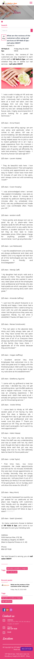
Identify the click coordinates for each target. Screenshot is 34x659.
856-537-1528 (26, 649)
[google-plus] (7, 609)
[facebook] (4, 609)
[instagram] (10, 609)
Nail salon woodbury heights (17, 568)
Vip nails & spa (12, 572)
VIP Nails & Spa (10, 654)
